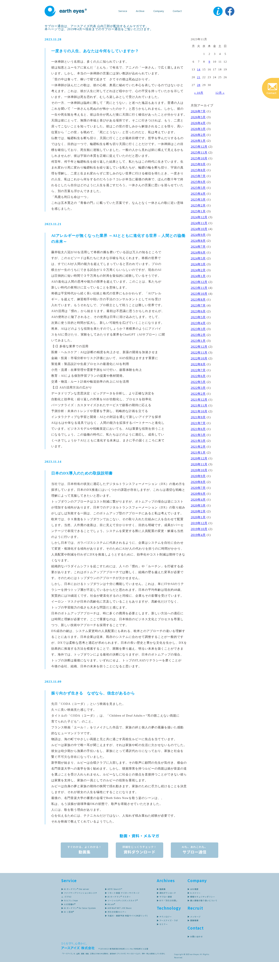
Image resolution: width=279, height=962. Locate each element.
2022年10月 (199, 358)
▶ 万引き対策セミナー (115, 911)
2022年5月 (198, 382)
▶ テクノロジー (164, 916)
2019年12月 (199, 523)
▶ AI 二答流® (67, 911)
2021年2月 (198, 446)
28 (198, 85)
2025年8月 (198, 170)
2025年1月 (198, 211)
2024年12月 (199, 217)
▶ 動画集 (161, 889)
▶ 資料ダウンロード (166, 892)
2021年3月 (198, 440)
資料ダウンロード (139, 850)
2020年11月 (199, 464)
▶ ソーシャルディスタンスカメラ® (121, 900)
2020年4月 (198, 499)
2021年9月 (198, 417)
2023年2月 (198, 334)
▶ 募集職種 (193, 920)
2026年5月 (198, 117)
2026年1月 (198, 140)
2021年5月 (198, 434)
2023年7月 (198, 305)
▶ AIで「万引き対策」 (167, 900)
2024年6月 (198, 252)
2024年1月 (198, 276)
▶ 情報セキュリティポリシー (201, 896)
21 (198, 77)
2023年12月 (199, 282)
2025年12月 (199, 146)
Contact (177, 11)
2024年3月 (198, 264)
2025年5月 (198, 187)
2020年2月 (198, 511)
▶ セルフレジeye (69, 900)
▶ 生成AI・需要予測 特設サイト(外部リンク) (126, 915)
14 (198, 69)
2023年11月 (199, 287)
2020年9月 (198, 476)
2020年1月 (198, 517)
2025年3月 (198, 199)
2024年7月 (198, 246)
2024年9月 (198, 234)
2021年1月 (198, 452)
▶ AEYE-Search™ (113, 889)
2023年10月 (199, 293)
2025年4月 (198, 193)
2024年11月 (199, 223)
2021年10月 (199, 411)
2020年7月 (198, 487)
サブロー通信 (194, 850)
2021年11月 (199, 405)
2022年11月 (199, 352)
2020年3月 (198, 505)
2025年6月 (198, 182)
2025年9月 (198, 164)
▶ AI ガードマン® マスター (118, 896)
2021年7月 (198, 423)
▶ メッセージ (194, 916)
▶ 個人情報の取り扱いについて (202, 900)
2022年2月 (198, 393)
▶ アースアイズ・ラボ (167, 920)
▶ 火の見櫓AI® (68, 904)
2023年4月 (198, 323)
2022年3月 (198, 387)
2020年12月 (199, 458)
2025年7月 (198, 176)
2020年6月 (198, 493)
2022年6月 (198, 376)
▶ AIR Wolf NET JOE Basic (118, 908)
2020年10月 (199, 470)
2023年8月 (198, 299)
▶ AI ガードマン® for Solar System (78, 908)
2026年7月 (198, 111)
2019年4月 (198, 535)
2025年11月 (199, 152)
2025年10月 (199, 158)
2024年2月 (198, 270)
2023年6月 (198, 311)
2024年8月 (198, 240)
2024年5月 (198, 258)
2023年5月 (198, 317)
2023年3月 (198, 329)
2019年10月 (199, 529)
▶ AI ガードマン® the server (75, 889)
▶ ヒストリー (194, 892)
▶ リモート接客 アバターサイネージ (122, 892)
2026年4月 (198, 123)
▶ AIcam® (110, 904)
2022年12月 (199, 346)
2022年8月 (198, 364)
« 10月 (198, 92)
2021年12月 (199, 399)
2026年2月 (198, 134)
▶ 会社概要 (193, 889)
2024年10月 (199, 229)
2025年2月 (198, 205)
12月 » (220, 92)
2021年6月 (198, 429)
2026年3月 (198, 129)
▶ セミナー (162, 924)
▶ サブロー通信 (164, 896)
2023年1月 (198, 340)
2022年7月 (198, 370)
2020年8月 (198, 482)
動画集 (84, 850)
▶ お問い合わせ (195, 936)
